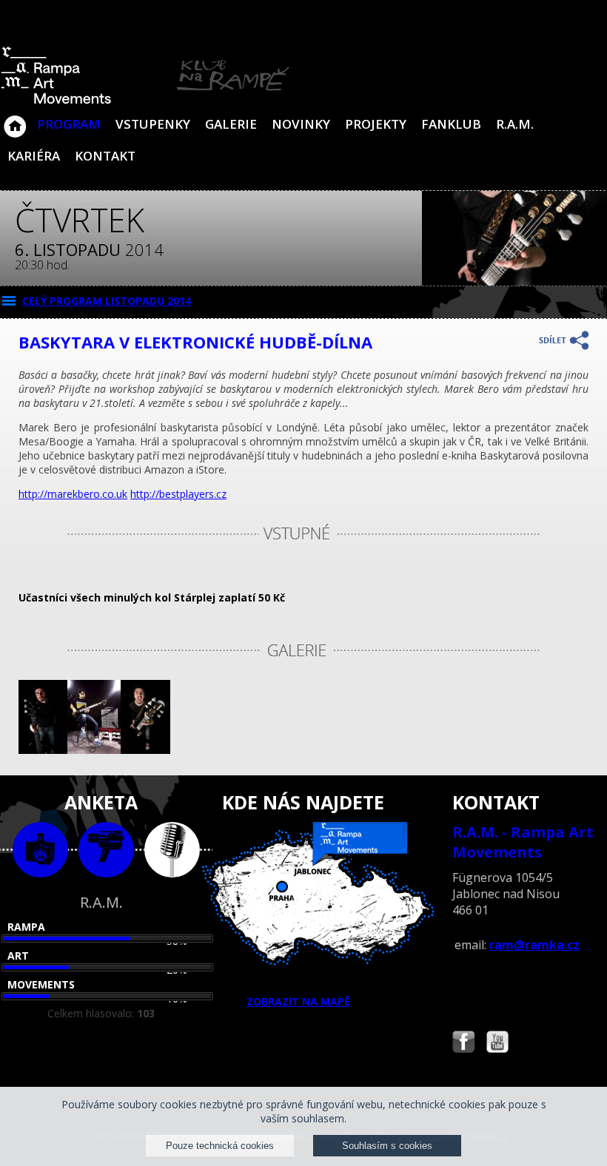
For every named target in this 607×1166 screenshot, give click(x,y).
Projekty (375, 123)
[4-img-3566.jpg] (43, 750)
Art (18, 955)
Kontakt (105, 155)
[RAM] (145, 101)
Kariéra (33, 155)
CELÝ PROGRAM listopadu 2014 (106, 301)
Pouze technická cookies (220, 1145)
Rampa (26, 927)
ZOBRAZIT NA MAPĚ (298, 1001)
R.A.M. (515, 123)
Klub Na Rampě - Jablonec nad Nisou (15, 119)
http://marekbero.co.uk (73, 494)
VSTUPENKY (152, 123)
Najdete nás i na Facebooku (463, 1044)
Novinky (301, 123)
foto (40, 849)
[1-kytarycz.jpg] (94, 750)
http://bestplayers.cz (178, 494)
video (106, 849)
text (172, 849)
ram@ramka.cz (534, 945)
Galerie (231, 123)
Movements (41, 984)
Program (69, 123)
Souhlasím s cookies (387, 1145)
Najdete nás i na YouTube (497, 1044)
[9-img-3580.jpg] (145, 750)
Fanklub (451, 123)
